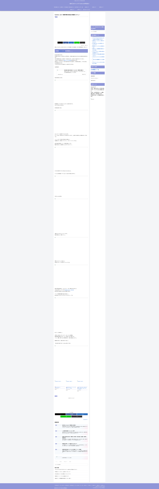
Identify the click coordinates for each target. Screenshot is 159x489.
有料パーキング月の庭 (67, 60)
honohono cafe (62, 50)
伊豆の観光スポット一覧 (58, 485)
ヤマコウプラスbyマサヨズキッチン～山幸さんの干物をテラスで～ (66, 469)
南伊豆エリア (103, 485)
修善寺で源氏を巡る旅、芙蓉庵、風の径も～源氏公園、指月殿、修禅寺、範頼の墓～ (82, 388)
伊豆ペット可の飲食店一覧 (65, 485)
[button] (82, 43)
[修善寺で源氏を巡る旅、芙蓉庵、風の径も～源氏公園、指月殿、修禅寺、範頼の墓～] (82, 384)
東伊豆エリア (94, 485)
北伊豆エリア (85, 485)
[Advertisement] (71, 404)
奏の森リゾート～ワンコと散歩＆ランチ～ (62, 476)
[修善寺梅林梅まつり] (60, 384)
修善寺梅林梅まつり (57, 387)
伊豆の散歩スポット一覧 (73, 485)
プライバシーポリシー (94, 78)
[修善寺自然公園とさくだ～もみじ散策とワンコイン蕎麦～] (71, 384)
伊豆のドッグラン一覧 (80, 485)
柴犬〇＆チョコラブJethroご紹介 (100, 486)
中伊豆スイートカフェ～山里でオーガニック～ (63, 471)
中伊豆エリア (90, 485)
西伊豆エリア (98, 485)
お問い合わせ (93, 80)
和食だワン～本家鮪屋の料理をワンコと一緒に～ (63, 478)
